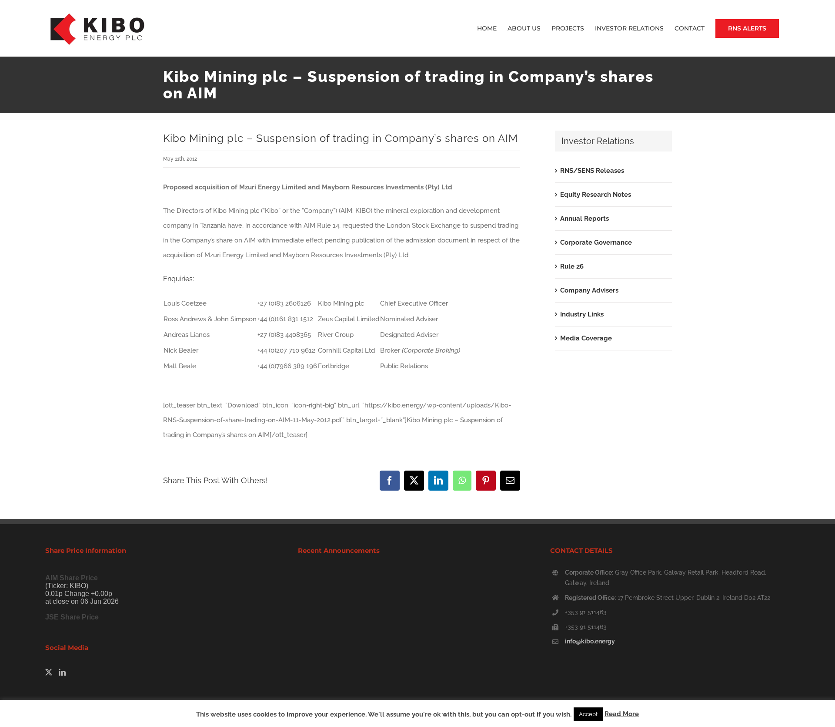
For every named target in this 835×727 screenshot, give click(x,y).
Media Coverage (586, 338)
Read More (622, 714)
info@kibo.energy (590, 641)
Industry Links (582, 314)
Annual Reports (584, 218)
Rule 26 (572, 266)
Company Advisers (589, 290)
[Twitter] (48, 672)
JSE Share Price (72, 617)
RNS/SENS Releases (592, 171)
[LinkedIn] (62, 672)
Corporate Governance (596, 242)
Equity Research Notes (595, 195)
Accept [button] (588, 714)
